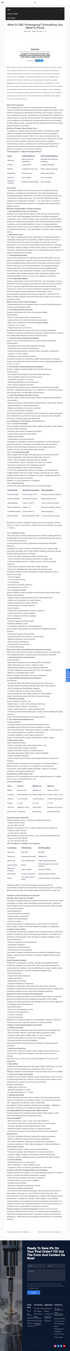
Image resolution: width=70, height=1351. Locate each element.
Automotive (47, 1308)
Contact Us (30, 1326)
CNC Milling (37, 1311)
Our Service (29, 1314)
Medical (46, 1311)
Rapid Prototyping (37, 1317)
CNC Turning (38, 1314)
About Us (30, 1323)
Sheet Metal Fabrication (37, 1324)
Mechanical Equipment (47, 1317)
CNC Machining (39, 1308)
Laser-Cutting (38, 1321)
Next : (51, 1232)
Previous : (20, 1232)
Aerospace (47, 1321)
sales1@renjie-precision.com (59, 1314)
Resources (30, 1321)
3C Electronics (48, 1314)
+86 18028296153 (58, 1309)
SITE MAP (30, 1346)
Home (29, 1311)
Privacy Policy (33, 1288)
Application (30, 1318)
